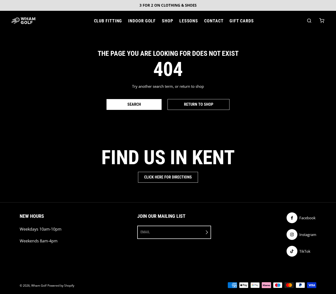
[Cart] (321, 20)
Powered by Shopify (60, 285)
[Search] (309, 20)
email (145, 232)
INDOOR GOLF (142, 20)
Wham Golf (38, 285)
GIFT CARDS (241, 20)
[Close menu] (90, 20)
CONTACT (213, 20)
